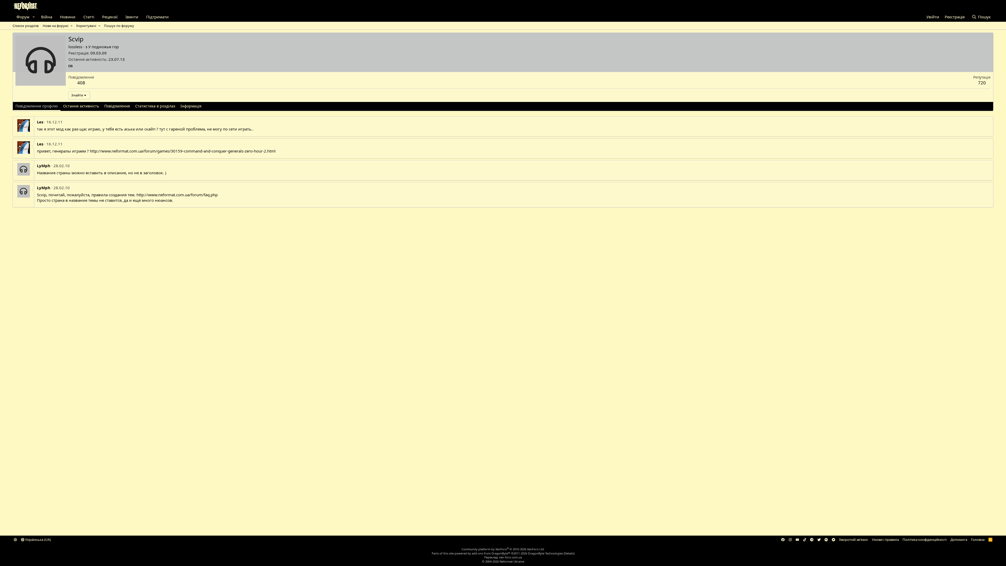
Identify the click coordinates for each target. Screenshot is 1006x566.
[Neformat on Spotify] (826, 539)
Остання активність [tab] (81, 106)
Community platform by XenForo (503, 549)
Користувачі (86, 25)
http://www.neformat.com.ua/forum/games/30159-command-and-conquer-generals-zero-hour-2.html (183, 151)
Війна (46, 16)
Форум (23, 16)
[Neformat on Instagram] (790, 539)
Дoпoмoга (958, 539)
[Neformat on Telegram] (811, 539)
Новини (67, 16)
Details (569, 553)
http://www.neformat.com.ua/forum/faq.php (177, 194)
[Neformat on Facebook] (783, 539)
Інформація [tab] (191, 106)
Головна (978, 539)
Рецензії (110, 16)
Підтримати (157, 16)
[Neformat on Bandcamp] (833, 539)
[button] (33, 17)
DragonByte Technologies (545, 553)
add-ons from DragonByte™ (491, 553)
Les (40, 121)
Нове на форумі (55, 25)
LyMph (43, 165)
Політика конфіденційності (925, 539)
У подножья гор (103, 46)
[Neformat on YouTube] (797, 539)
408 (81, 83)
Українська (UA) (37, 539)
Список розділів (26, 25)
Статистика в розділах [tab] (155, 106)
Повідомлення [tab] (117, 106)
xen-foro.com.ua (510, 557)
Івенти (131, 16)
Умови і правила (885, 539)
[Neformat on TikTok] (804, 539)
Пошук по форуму (119, 25)
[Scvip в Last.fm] (70, 66)
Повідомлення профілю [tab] (36, 106)
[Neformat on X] (819, 539)
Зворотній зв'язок (853, 539)
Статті (88, 16)
